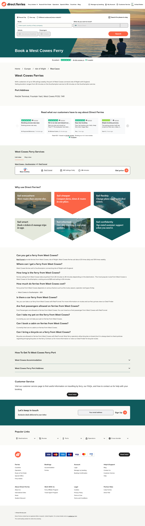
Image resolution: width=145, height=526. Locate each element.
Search (118, 34)
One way (32, 17)
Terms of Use (78, 495)
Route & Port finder (45, 4)
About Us (18, 490)
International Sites (20, 492)
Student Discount (20, 498)
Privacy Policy (78, 492)
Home (17, 69)
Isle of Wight (40, 69)
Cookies (76, 490)
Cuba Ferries (108, 490)
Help (105, 476)
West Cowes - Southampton (25, 164)
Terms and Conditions (80, 498)
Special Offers (64, 4)
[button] (72, 360)
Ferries (46, 470)
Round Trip (22, 17)
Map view (27, 157)
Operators (56, 4)
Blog (79, 4)
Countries (73, 4)
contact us (71, 516)
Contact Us (107, 470)
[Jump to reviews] (72, 60)
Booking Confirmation (80, 473)
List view (18, 157)
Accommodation (49, 467)
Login (75, 467)
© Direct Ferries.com (20, 512)
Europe (27, 69)
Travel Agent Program (51, 492)
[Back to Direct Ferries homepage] (13, 4)
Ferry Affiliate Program (51, 490)
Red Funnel (43, 164)
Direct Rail (107, 492)
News (16, 495)
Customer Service (109, 473)
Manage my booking (80, 470)
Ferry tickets (18, 478)
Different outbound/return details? (50, 17)
